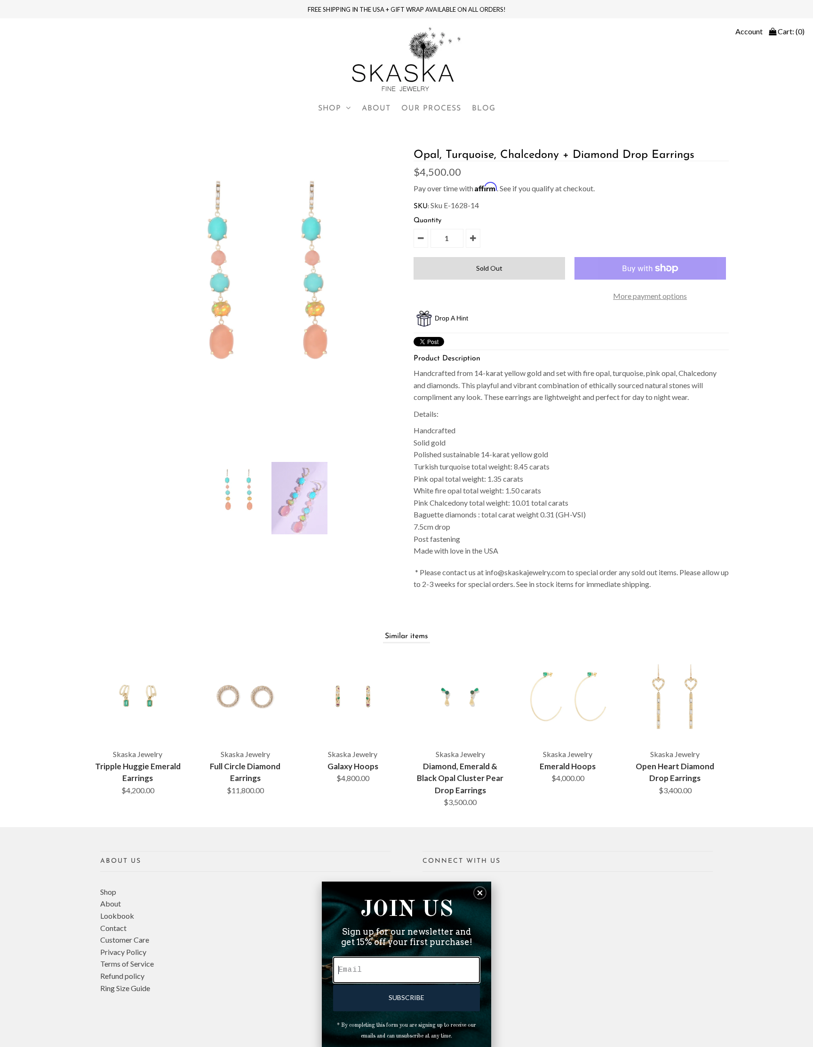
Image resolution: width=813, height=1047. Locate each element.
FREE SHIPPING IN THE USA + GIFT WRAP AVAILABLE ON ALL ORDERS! (407, 9)
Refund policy (122, 975)
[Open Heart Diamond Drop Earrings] (675, 696)
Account (749, 31)
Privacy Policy (123, 951)
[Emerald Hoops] (568, 696)
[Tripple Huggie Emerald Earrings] (138, 696)
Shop (108, 891)
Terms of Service (127, 963)
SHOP (329, 108)
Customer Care (124, 939)
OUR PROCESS (431, 108)
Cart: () (790, 31)
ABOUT (376, 108)
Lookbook (117, 915)
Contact (113, 927)
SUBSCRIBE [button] (406, 997)
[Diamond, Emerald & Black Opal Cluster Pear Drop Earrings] (460, 696)
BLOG (483, 108)
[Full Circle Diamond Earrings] (245, 696)
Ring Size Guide (125, 988)
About (110, 903)
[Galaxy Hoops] (353, 696)
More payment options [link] (650, 295)
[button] (480, 893)
